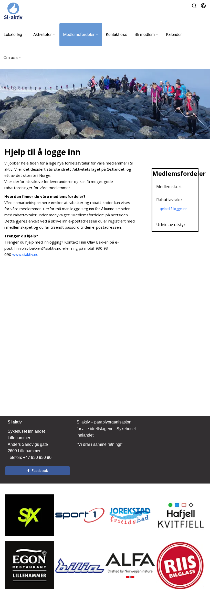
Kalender (174, 34)
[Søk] (194, 5)
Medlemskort (169, 186)
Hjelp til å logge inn (173, 208)
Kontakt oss (116, 34)
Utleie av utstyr (170, 224)
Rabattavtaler (169, 199)
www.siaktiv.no (24, 254)
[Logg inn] (203, 5)
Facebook (40, 470)
